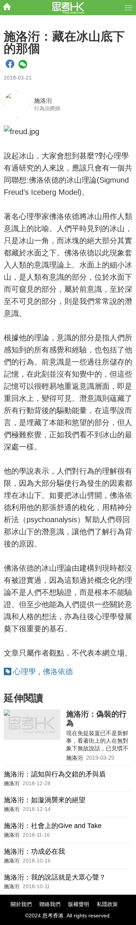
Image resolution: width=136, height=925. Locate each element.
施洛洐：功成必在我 (34, 851)
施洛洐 (43, 100)
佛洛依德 (58, 671)
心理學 (24, 671)
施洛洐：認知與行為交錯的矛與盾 (55, 774)
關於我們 (21, 904)
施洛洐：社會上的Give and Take (53, 826)
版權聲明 (78, 904)
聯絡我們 (49, 904)
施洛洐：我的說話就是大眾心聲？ (55, 877)
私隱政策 (107, 904)
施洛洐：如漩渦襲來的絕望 (44, 800)
